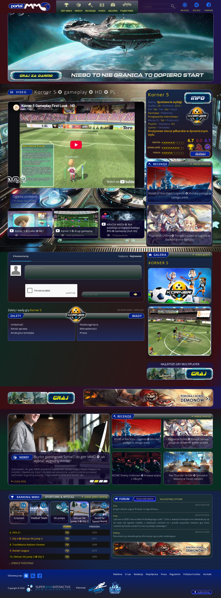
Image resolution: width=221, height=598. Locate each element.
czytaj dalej (19, 481)
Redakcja (138, 574)
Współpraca (152, 574)
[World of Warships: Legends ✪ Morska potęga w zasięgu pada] (179, 201)
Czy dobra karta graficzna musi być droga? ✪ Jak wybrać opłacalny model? (68, 459)
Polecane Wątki (144, 499)
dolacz (196, 10)
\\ (95, 481)
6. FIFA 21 (15, 532)
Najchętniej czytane (171, 499)
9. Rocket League (19, 550)
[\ (91, 481)
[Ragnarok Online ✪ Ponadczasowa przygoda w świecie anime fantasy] (179, 243)
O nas (128, 574)
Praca (164, 574)
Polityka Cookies (191, 574)
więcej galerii (202, 254)
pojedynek (126, 10)
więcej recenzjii (201, 164)
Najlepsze (123, 256)
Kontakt (207, 574)
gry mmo (66, 10)
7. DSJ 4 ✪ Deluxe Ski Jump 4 (26, 538)
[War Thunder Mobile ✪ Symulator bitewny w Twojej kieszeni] (188, 486)
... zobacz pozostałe (21, 563)
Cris (115, 505)
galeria (113, 10)
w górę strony (203, 592)
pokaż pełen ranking (95, 496)
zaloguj (185, 10)
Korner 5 (158, 94)
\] (104, 481)
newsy (79, 10)
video (101, 10)
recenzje (90, 10)
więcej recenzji (202, 416)
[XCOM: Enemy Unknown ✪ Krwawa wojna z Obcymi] (136, 486)
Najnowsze (136, 256)
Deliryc (116, 532)
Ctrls (115, 515)
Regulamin (175, 574)
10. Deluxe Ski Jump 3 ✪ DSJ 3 (27, 556)
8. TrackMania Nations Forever (27, 544)
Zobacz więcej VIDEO (26, 200)
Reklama (117, 574)
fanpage (208, 10)
